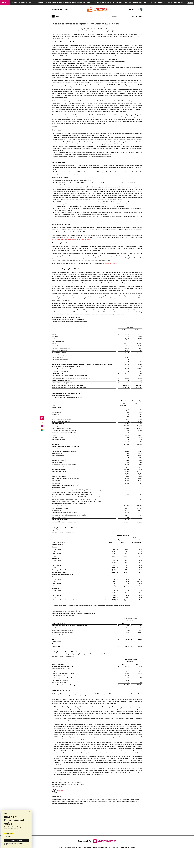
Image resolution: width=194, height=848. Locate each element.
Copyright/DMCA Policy (112, 847)
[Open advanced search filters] (133, 16)
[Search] (129, 16)
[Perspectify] (42, 422)
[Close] (29, 811)
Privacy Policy (125, 847)
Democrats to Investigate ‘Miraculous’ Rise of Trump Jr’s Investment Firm (64, 2)
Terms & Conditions (98, 847)
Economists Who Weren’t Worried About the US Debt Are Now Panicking (120, 2)
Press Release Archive (70, 847)
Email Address (9, 833)
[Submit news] (42, 418)
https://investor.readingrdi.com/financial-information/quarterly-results (72, 239)
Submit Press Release (84, 847)
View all (190, 2)
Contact (132, 847)
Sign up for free (16, 840)
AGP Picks (5, 2)
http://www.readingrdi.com (109, 263)
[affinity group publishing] (42, 426)
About (60, 847)
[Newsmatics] (42, 430)
